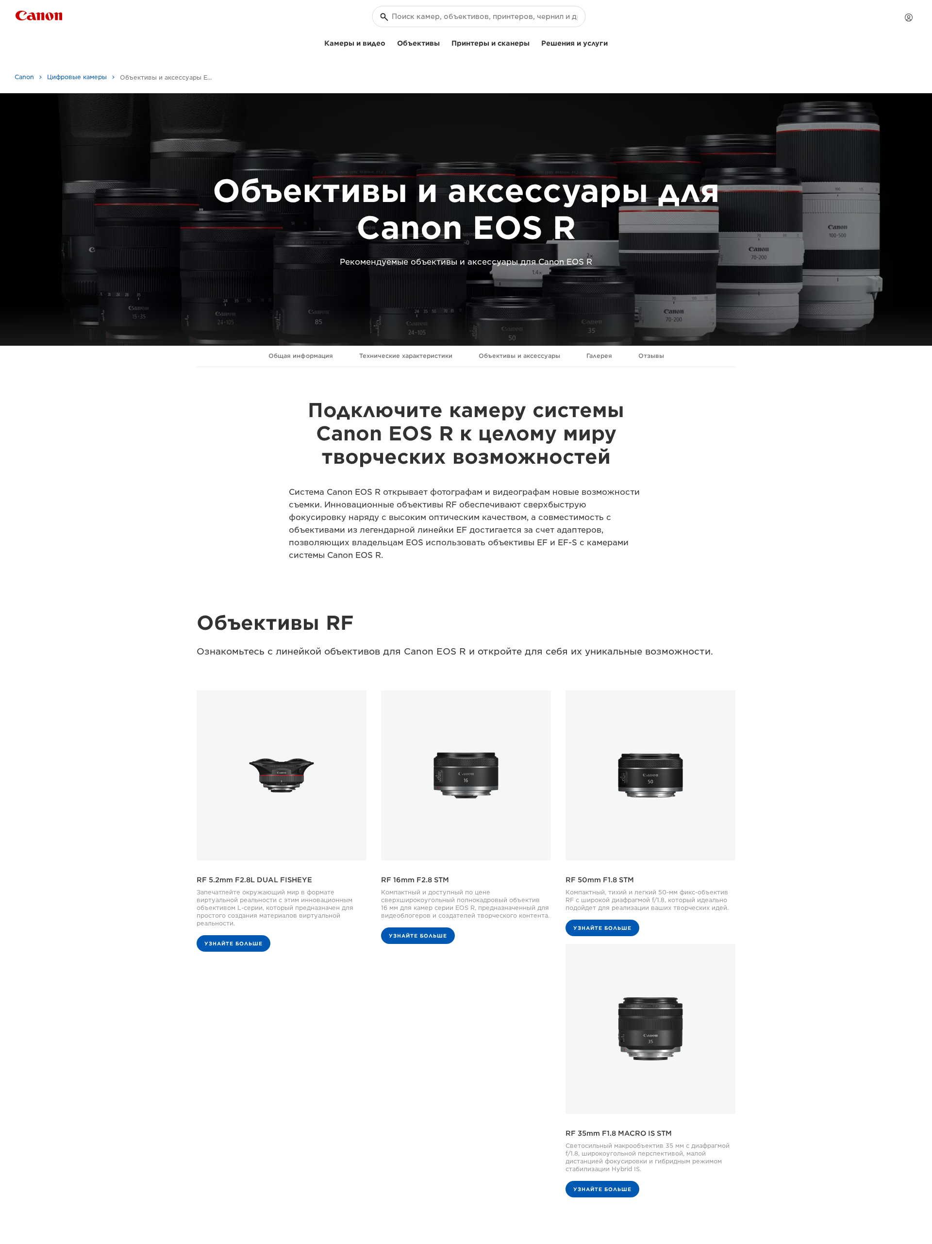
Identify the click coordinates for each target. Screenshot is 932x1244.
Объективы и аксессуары (519, 355)
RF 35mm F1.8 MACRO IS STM (619, 1133)
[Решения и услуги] (612, 42)
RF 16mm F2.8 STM (415, 880)
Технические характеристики (405, 355)
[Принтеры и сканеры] (533, 42)
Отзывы (651, 355)
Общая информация (300, 355)
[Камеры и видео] (389, 42)
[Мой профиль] (908, 17)
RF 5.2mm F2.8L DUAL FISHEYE (254, 880)
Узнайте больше (233, 943)
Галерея (599, 355)
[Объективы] (444, 42)
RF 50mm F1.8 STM (600, 880)
